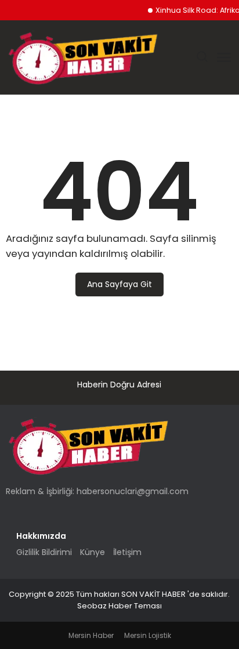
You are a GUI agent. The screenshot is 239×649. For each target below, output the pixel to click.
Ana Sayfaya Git (119, 284)
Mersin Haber (91, 635)
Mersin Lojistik (147, 635)
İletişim (127, 552)
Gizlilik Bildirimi (44, 552)
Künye (92, 552)
